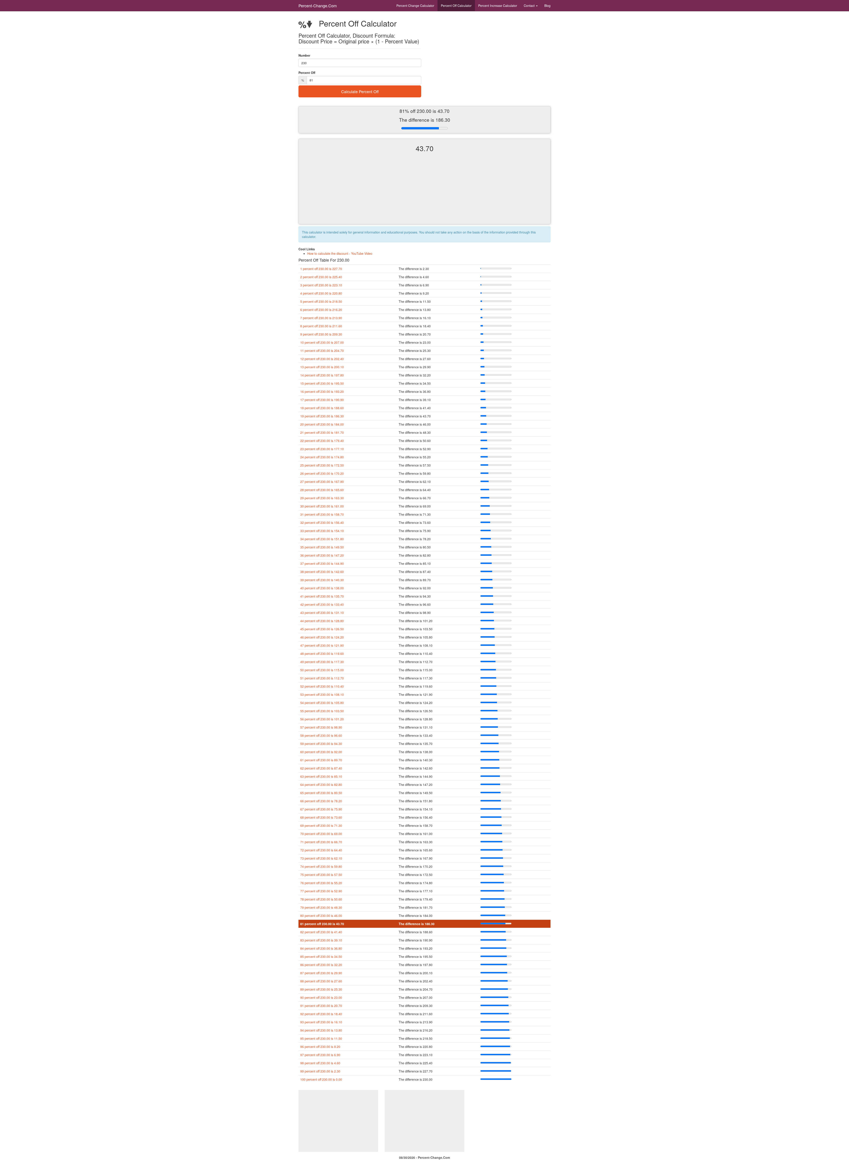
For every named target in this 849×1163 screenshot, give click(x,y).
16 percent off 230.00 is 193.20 (322, 391)
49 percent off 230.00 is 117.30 (322, 662)
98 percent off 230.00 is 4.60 (320, 1063)
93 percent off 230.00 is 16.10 (321, 1022)
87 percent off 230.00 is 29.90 (321, 973)
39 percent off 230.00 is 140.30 (322, 580)
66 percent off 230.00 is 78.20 (321, 801)
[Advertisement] (424, 192)
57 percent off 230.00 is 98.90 (321, 727)
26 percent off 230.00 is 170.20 (322, 473)
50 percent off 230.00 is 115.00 (322, 670)
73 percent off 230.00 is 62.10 (321, 858)
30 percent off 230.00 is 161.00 (322, 506)
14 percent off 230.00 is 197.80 (322, 375)
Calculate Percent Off (360, 91)
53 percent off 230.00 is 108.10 (322, 694)
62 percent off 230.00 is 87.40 (321, 768)
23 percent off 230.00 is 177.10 (322, 449)
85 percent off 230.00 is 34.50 (321, 956)
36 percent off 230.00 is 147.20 (322, 555)
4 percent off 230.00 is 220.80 (321, 293)
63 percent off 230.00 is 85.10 (321, 776)
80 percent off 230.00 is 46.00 (321, 915)
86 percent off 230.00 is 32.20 (321, 964)
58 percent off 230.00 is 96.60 (321, 735)
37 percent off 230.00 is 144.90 (322, 563)
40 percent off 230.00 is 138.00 (322, 588)
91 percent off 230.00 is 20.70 (321, 1005)
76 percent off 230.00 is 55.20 (321, 883)
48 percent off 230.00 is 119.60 (322, 653)
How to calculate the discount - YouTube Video (339, 253)
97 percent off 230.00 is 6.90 (320, 1055)
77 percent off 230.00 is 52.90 (321, 891)
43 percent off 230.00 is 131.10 (322, 612)
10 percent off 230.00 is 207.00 (322, 342)
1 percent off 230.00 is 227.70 (321, 268)
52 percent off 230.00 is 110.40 (322, 686)
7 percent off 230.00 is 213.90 (321, 318)
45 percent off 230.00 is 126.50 (322, 629)
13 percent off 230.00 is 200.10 (322, 367)
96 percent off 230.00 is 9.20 (320, 1046)
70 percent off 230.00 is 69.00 (321, 833)
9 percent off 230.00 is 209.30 (321, 334)
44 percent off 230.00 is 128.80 (322, 621)
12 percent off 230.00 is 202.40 (322, 359)
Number (304, 55)
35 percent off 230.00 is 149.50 (322, 547)
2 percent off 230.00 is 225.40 (321, 277)
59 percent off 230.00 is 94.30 (321, 743)
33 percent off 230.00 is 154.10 (322, 530)
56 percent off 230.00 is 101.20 (322, 719)
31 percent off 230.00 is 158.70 (322, 514)
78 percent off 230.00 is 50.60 (321, 899)
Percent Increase (497, 5)
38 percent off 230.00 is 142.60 (322, 571)
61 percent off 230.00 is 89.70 (321, 760)
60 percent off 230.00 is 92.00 (321, 752)
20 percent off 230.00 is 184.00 (322, 424)
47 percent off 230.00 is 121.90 (322, 645)
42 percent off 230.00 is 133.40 (322, 604)
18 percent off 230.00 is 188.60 (322, 408)
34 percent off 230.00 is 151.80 (322, 539)
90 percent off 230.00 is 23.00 (321, 997)
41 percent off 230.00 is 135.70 (322, 596)
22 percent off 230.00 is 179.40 (322, 440)
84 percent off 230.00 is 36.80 (321, 948)
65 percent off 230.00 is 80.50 (321, 793)
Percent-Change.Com (317, 5)
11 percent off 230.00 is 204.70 (322, 350)
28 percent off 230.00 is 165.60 (322, 490)
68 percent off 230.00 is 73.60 (321, 817)
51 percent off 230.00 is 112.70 (322, 678)
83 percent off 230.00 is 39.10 (321, 940)
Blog (547, 5)
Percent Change (415, 5)
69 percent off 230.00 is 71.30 (321, 825)
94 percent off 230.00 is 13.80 (321, 1030)
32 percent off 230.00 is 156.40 (322, 522)
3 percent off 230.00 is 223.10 (321, 285)
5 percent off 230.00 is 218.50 (321, 301)
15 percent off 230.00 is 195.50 (322, 383)
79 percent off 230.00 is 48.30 (321, 907)
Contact (529, 5)
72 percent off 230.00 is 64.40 (321, 850)
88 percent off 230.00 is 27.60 (321, 981)
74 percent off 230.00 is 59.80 (321, 866)
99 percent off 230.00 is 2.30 (320, 1071)
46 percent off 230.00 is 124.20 (322, 637)
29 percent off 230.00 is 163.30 (322, 498)
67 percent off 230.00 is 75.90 (321, 809)
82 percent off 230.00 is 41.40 (321, 932)
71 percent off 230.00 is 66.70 (321, 842)
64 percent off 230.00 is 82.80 (321, 784)
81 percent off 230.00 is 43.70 (322, 924)
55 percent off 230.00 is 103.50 (322, 711)
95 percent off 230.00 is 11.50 (321, 1038)
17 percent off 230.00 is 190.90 (322, 399)
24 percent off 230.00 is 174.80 (322, 457)
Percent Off (456, 5)
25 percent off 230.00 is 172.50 (322, 465)
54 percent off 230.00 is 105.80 (322, 702)
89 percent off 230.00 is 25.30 (321, 989)
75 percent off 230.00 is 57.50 (321, 874)
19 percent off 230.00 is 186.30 (322, 416)
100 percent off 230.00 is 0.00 (321, 1079)
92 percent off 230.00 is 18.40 (321, 1014)
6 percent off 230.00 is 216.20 (321, 309)
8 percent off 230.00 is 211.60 (321, 326)
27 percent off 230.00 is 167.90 (322, 481)
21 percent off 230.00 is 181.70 (322, 432)
